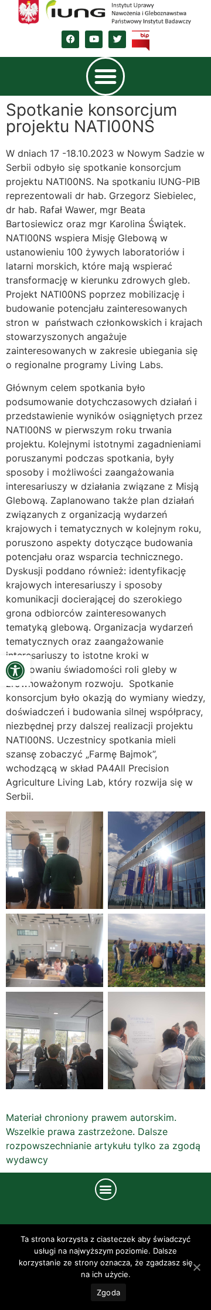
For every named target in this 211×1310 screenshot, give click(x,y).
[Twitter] (117, 39)
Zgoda (108, 1292)
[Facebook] (70, 39)
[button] (15, 670)
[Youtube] (94, 39)
